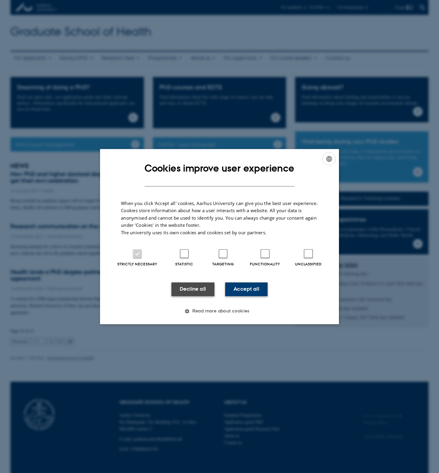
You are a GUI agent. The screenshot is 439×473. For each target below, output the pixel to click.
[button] (219, 311)
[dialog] (219, 236)
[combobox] (329, 159)
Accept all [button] (246, 289)
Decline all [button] (193, 289)
